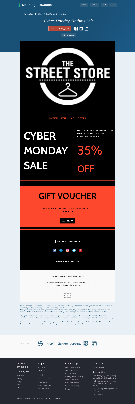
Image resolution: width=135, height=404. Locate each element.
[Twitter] (74, 250)
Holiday (38, 14)
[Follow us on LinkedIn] (18, 367)
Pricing (84, 5)
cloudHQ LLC (57, 398)
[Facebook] (54, 250)
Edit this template (69, 35)
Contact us (41, 370)
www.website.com (67, 261)
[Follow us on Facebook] (26, 367)
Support (94, 5)
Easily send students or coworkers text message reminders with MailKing (104, 383)
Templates (28, 14)
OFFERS (82, 118)
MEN (63, 118)
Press (19, 385)
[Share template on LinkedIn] (86, 30)
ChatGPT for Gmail (71, 380)
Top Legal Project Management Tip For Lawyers (105, 390)
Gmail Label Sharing (72, 386)
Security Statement (44, 385)
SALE (71, 118)
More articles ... (98, 394)
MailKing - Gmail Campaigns (74, 376)
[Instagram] (67, 250)
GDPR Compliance (44, 388)
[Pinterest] (80, 250)
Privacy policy (42, 382)
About (19, 388)
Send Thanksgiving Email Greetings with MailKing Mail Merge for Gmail (105, 377)
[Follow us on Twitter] (22, 367)
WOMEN (53, 118)
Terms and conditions (45, 379)
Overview (20, 375)
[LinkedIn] (61, 250)
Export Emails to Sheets (73, 367)
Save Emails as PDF (72, 370)
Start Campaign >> (60, 28)
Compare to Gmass (99, 367)
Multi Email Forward (72, 383)
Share (104, 5)
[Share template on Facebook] (76, 30)
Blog (19, 382)
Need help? (41, 367)
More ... (67, 389)
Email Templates (71, 373)
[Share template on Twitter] (81, 30)
